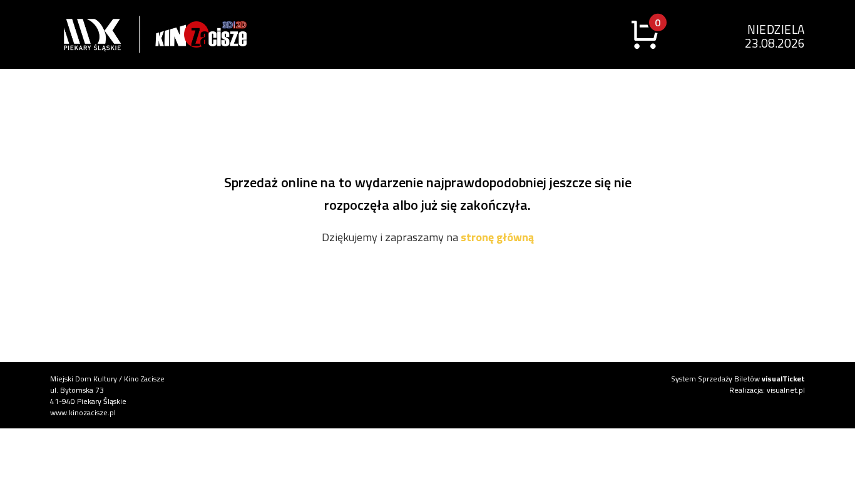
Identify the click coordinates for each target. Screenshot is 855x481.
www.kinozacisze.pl (83, 412)
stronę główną (497, 237)
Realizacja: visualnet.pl (767, 390)
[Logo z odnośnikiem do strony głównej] (81, 34)
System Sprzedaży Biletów (738, 379)
